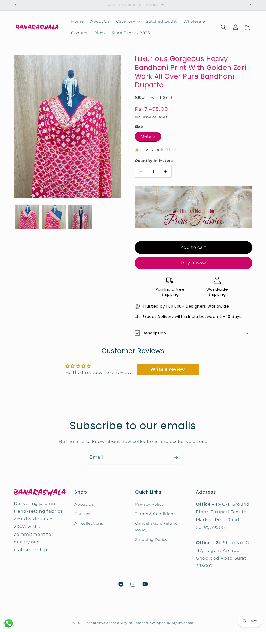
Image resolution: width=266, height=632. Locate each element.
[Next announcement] (250, 5)
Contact (82, 514)
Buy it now (193, 262)
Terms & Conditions (155, 514)
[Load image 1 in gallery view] (27, 217)
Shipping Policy (151, 539)
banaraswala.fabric (103, 623)
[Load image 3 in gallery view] (80, 217)
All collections (88, 523)
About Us (84, 504)
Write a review (167, 369)
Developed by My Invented (170, 623)
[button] (127, 21)
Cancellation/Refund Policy (156, 526)
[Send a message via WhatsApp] (9, 623)
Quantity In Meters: (154, 161)
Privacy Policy (149, 504)
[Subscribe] (176, 457)
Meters (148, 136)
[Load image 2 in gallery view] (54, 217)
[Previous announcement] (15, 5)
